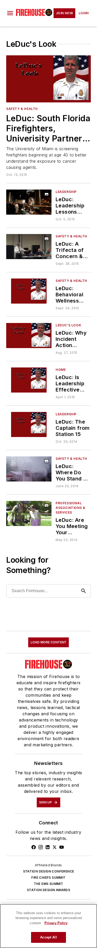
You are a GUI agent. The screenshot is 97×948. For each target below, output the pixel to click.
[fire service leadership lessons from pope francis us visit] (28, 202)
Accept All (48, 937)
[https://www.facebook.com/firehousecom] (33, 847)
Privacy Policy (56, 923)
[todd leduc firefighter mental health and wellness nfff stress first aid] (28, 291)
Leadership (66, 192)
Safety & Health (22, 109)
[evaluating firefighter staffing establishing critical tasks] (28, 468)
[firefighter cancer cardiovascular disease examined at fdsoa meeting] (28, 246)
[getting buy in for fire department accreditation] (28, 424)
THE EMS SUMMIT (48, 884)
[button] (10, 13)
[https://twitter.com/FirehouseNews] (54, 847)
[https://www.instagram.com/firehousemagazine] (40, 847)
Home (61, 370)
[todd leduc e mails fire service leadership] (28, 380)
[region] (48, 926)
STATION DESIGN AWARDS (48, 890)
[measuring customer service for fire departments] (28, 513)
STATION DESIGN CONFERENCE (48, 871)
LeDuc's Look (68, 325)
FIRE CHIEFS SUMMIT (48, 877)
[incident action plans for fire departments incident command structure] (28, 335)
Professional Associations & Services (70, 507)
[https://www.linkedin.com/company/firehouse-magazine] (47, 847)
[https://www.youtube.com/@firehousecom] (61, 847)
